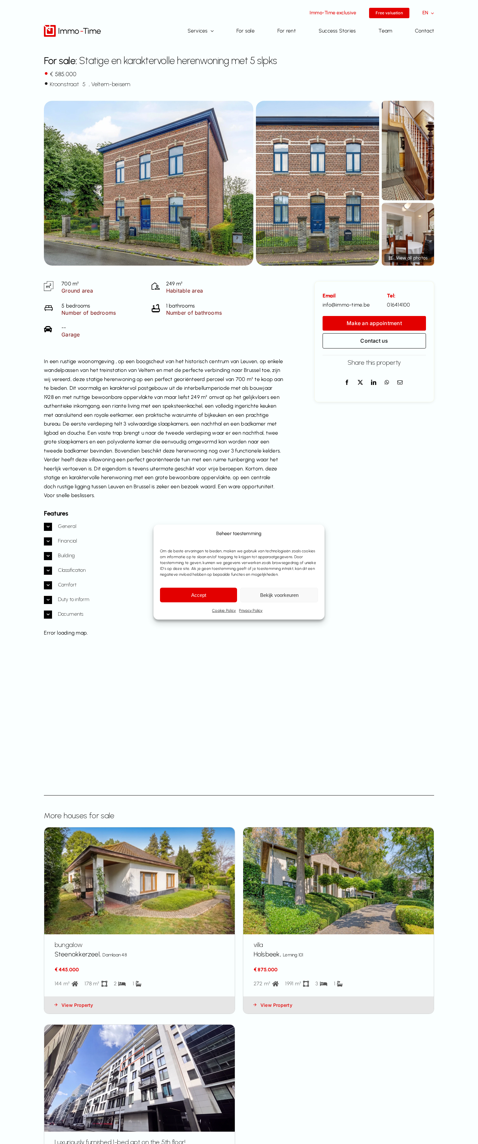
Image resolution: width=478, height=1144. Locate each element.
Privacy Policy (250, 610)
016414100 (398, 305)
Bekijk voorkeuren (279, 595)
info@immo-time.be (346, 305)
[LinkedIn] (373, 382)
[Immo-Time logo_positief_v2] (72, 27)
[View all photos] (148, 183)
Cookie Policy (224, 610)
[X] (360, 382)
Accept (198, 595)
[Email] (400, 382)
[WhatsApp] (386, 382)
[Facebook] (347, 382)
